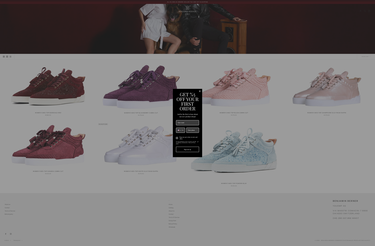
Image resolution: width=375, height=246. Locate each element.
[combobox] (180, 130)
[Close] (199, 91)
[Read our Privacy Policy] (198, 142)
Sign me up (187, 149)
